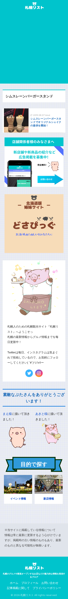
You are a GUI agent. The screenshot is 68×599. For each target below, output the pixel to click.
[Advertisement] (34, 48)
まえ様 (7, 413)
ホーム (14, 582)
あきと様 (41, 413)
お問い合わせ (49, 582)
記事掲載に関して (18, 588)
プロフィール (29, 582)
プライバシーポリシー (47, 588)
